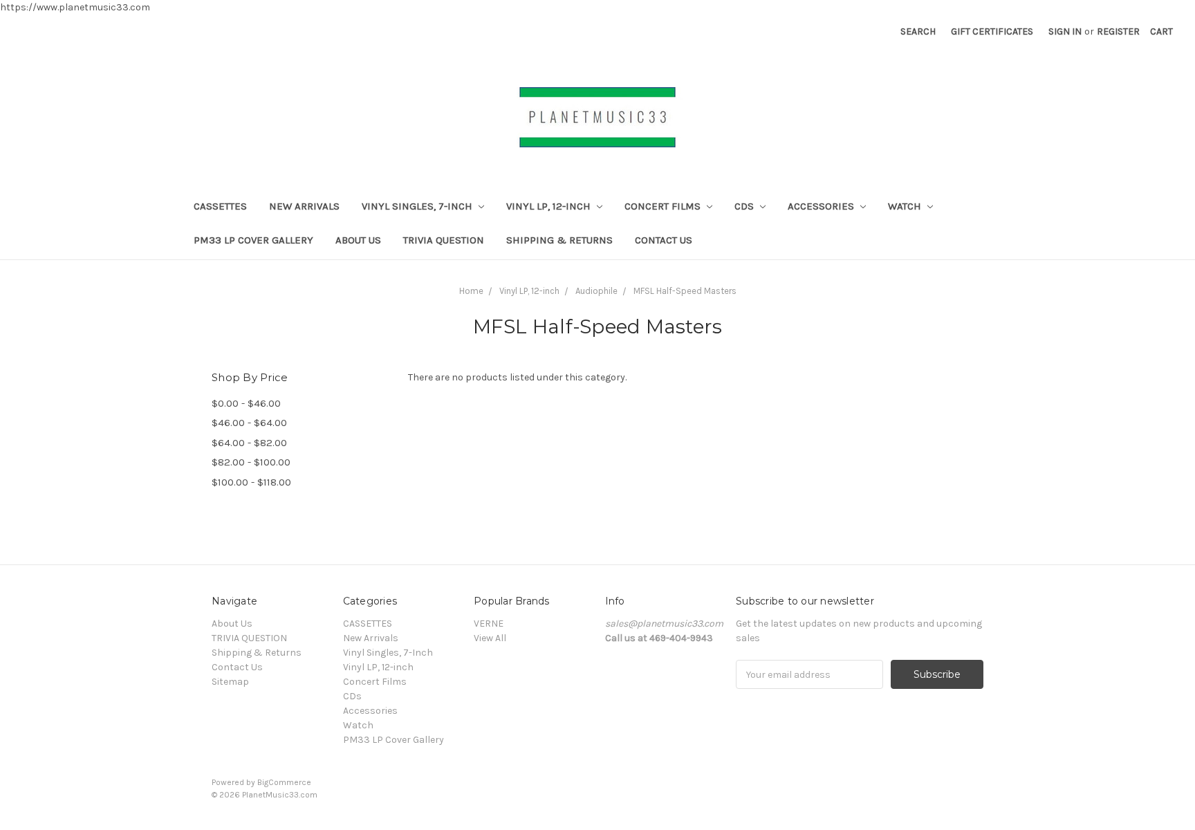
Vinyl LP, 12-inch (549, 206)
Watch (906, 206)
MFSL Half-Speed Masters (685, 291)
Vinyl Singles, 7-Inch (418, 206)
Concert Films (663, 206)
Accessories (822, 206)
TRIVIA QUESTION (443, 240)
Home (471, 291)
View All (490, 638)
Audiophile (596, 291)
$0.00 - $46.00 (246, 403)
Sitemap (230, 682)
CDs (745, 206)
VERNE (488, 623)
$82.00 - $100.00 (251, 462)
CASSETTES (220, 206)
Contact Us (663, 240)
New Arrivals (304, 206)
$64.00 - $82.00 (249, 442)
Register (1118, 31)
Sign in (1065, 31)
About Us (358, 240)
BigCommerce (284, 782)
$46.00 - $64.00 (249, 422)
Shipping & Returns (559, 240)
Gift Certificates (992, 31)
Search (918, 31)
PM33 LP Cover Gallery (253, 240)
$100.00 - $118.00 (251, 482)
